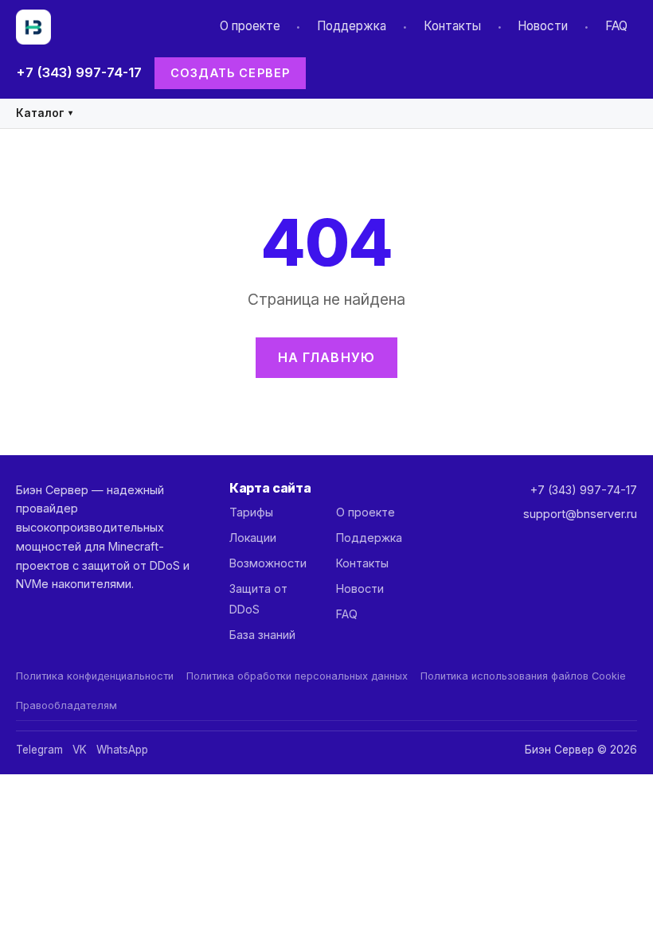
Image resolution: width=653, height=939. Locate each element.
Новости (543, 25)
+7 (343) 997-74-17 (79, 72)
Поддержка (351, 25)
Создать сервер (230, 73)
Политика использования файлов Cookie (523, 676)
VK (79, 749)
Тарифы (251, 512)
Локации (252, 537)
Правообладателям (66, 705)
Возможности (268, 563)
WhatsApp (122, 749)
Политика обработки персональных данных (297, 676)
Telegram (39, 749)
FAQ (616, 25)
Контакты (452, 25)
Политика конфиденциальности (95, 676)
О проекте (250, 25)
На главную (327, 357)
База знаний (262, 634)
